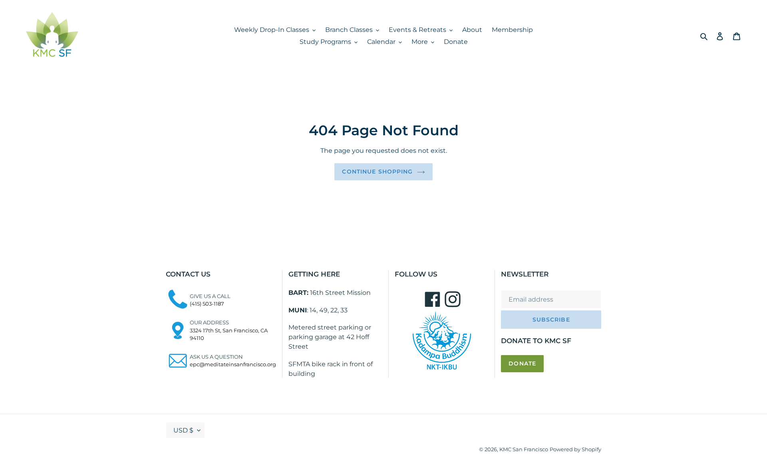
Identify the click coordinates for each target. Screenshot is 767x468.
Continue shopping (377, 171)
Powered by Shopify (575, 449)
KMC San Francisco (523, 449)
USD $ (183, 430)
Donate (522, 363)
